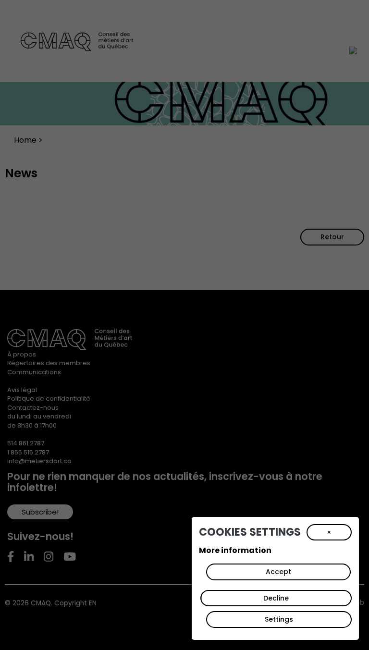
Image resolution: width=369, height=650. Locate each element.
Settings (279, 619)
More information (235, 550)
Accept (278, 571)
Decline (276, 598)
